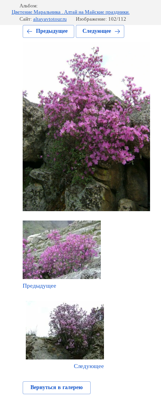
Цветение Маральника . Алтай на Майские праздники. (71, 12)
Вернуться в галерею (56, 387)
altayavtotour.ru (50, 19)
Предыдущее (52, 31)
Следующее (96, 31)
